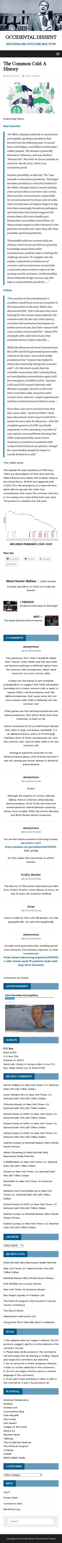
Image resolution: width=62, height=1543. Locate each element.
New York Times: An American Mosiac (24, 1289)
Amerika (8, 1404)
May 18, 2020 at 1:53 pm (31, 781)
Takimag (8, 1438)
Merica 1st (9, 1431)
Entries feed (10, 1498)
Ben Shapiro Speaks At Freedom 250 (24, 1295)
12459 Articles (48, 581)
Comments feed (12, 1503)
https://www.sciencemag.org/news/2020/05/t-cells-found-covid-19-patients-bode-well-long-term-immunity (31, 961)
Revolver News (11, 1434)
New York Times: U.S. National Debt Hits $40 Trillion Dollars (30, 1087)
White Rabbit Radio (14, 1458)
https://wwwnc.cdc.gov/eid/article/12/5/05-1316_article (31, 849)
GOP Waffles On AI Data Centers (22, 1284)
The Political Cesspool (15, 1446)
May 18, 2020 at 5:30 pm (31, 910)
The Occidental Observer (17, 1442)
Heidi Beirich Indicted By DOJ (19, 1316)
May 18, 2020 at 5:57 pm (31, 938)
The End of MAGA (13, 1311)
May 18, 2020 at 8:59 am (31, 650)
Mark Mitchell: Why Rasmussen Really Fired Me (25, 1154)
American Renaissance (16, 1400)
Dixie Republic (11, 1415)
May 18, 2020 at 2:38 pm (31, 878)
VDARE (7, 1454)
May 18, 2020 (13, 76)
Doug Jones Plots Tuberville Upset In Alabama (28, 1322)
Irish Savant (10, 1423)
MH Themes (50, 1538)
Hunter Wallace (32, 76)
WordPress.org (11, 1509)
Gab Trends (9, 1419)
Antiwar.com (10, 1407)
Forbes (7, 290)
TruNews (8, 1450)
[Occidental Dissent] (31, 29)
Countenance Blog (13, 1411)
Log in (6, 1492)
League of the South (15, 1427)
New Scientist (11, 126)
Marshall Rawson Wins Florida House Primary (28, 1278)
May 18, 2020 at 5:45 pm (31, 832)
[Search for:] (31, 1521)
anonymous (31, 646)
